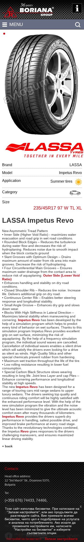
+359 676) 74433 (20, 500)
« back (7, 446)
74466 (41, 500)
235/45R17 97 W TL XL (57, 207)
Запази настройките (61, 539)
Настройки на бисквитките (24, 539)
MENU (16, 24)
